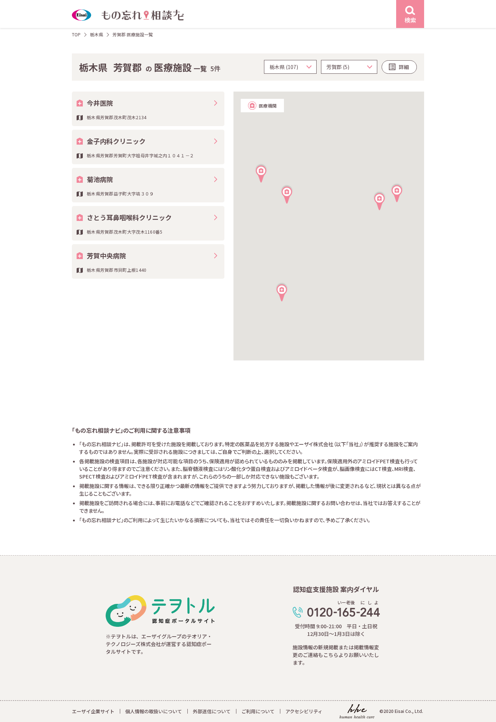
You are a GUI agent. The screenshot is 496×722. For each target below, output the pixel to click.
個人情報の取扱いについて (153, 711)
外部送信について (212, 711)
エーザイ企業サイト (93, 711)
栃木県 (96, 34)
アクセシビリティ (303, 711)
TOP (76, 34)
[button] (397, 192)
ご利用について (258, 711)
